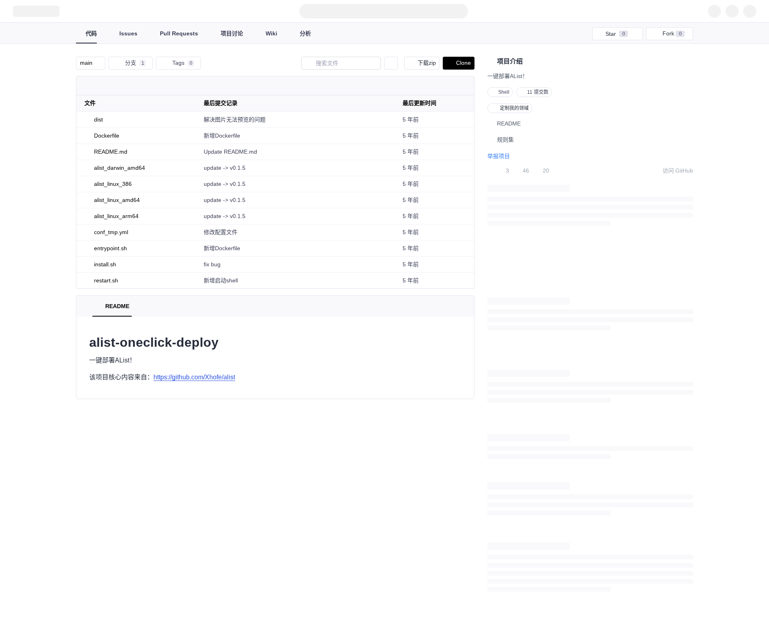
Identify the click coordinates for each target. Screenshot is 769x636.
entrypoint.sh (110, 248)
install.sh (105, 264)
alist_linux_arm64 (116, 216)
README (509, 123)
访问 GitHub (678, 170)
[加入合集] (636, 33)
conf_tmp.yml (111, 232)
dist (98, 119)
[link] (295, 119)
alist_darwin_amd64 (119, 168)
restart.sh (106, 280)
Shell (503, 92)
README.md (110, 151)
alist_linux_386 (113, 184)
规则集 (505, 139)
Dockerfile (106, 135)
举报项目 (498, 156)
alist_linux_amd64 (117, 200)
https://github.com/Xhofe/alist (194, 377)
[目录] (85, 306)
